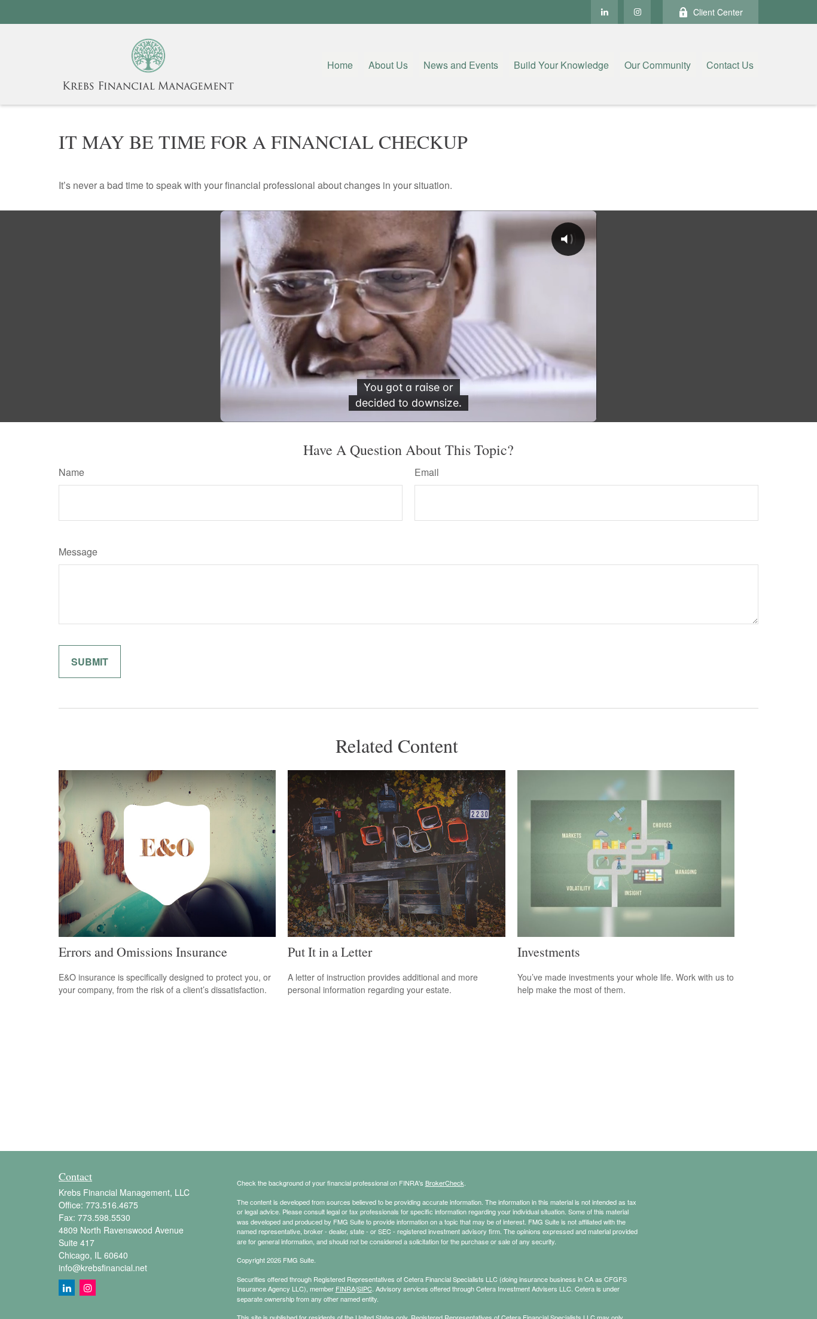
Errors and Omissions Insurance (143, 951)
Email (426, 472)
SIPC (364, 1288)
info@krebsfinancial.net (103, 1268)
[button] (340, 64)
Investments (548, 951)
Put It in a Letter (330, 951)
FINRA (345, 1288)
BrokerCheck (444, 1182)
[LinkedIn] (604, 12)
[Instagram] (88, 1288)
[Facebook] (637, 12)
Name (71, 472)
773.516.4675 (112, 1205)
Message (78, 551)
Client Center (718, 12)
